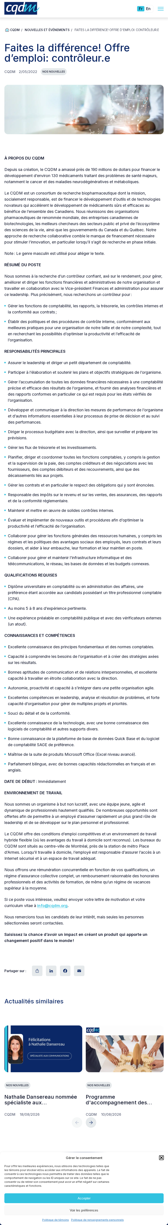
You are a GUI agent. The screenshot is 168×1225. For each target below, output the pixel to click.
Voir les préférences (84, 1210)
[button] (161, 1157)
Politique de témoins (55, 1220)
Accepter (84, 1198)
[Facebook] (65, 971)
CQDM (15, 30)
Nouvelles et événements (47, 30)
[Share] (37, 971)
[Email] (79, 971)
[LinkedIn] (51, 971)
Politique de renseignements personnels (97, 1220)
